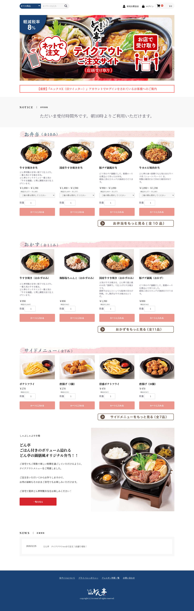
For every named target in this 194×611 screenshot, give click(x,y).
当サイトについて (67, 578)
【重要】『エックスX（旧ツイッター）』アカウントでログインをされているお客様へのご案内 (97, 89)
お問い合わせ (129, 578)
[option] (97, 48)
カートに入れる (37, 212)
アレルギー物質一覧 (110, 578)
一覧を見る (38, 501)
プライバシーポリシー (88, 578)
